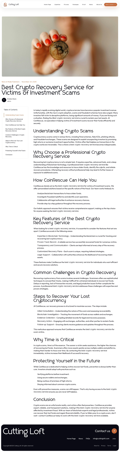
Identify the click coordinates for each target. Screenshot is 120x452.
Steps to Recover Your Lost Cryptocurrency (14, 141)
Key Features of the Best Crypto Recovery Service (15, 130)
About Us (96, 445)
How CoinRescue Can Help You (15, 125)
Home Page (71, 438)
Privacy (103, 445)
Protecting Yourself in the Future (15, 150)
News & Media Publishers (11, 82)
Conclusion (9, 154)
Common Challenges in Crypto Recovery (15, 135)
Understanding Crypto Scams (15, 115)
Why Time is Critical (12, 146)
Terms (109, 445)
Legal (114, 445)
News (81, 438)
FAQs (88, 438)
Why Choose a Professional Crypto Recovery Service (14, 120)
